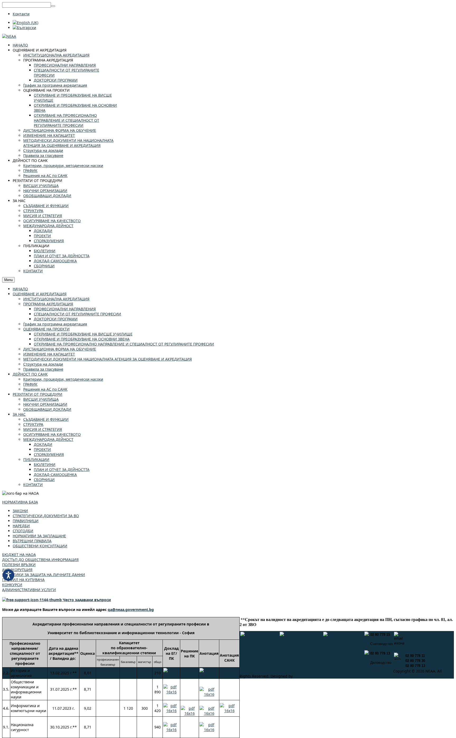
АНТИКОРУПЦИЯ (17, 569)
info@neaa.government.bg (425, 643)
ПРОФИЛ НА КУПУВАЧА (23, 579)
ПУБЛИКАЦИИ (36, 459)
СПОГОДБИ (23, 530)
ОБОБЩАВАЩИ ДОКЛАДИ (47, 409)
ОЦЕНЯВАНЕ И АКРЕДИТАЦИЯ (39, 293)
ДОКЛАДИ (43, 444)
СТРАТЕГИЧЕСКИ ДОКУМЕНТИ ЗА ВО (46, 515)
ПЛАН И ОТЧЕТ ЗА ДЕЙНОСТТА (61, 469)
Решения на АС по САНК (45, 389)
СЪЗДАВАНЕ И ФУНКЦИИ (46, 419)
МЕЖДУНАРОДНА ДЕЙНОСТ (48, 439)
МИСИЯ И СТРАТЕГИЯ (42, 429)
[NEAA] (9, 36)
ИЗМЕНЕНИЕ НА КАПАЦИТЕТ (49, 354)
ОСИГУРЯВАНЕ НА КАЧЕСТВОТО (52, 434)
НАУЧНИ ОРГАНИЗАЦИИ (45, 404)
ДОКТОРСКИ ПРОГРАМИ (56, 318)
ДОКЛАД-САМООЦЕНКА (55, 474)
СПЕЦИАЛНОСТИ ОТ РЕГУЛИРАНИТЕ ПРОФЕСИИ (77, 313)
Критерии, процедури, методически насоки (63, 379)
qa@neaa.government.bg (131, 609)
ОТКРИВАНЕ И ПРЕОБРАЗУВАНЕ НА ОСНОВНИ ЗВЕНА (82, 339)
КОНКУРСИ (12, 584)
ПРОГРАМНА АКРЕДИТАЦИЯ (48, 303)
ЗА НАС (19, 414)
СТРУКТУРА (33, 424)
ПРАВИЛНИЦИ (26, 520)
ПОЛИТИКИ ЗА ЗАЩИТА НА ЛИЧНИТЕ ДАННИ (43, 574)
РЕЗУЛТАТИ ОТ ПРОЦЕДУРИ (37, 394)
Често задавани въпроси (86, 599)
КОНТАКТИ (33, 484)
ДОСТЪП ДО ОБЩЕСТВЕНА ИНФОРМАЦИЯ (40, 559)
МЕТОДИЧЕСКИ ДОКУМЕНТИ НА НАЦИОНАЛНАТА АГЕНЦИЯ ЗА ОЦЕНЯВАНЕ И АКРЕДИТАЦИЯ (107, 359)
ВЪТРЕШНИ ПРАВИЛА (32, 540)
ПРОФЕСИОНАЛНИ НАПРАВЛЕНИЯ (65, 308)
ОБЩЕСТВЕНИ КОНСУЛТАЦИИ (40, 545)
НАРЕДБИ (21, 525)
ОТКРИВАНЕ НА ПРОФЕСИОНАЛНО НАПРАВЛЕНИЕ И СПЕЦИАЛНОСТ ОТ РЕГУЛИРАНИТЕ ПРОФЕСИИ (124, 344)
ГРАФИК (30, 384)
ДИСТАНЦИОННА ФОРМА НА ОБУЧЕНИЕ (59, 349)
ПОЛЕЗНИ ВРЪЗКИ (19, 564)
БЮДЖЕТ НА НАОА (19, 554)
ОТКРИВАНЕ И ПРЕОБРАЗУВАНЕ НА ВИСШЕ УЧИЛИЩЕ (83, 334)
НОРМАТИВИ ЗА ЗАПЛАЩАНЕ (39, 535)
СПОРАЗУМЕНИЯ (49, 454)
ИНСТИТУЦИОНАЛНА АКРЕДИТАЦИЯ (56, 298)
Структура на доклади (43, 364)
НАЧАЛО (20, 288)
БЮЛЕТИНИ (44, 464)
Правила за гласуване (43, 369)
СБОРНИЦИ (44, 479)
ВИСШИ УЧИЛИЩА (41, 399)
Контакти (21, 13)
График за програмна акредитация (55, 323)
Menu (8, 280)
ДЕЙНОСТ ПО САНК (30, 374)
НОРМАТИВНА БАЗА (20, 502)
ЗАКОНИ (20, 510)
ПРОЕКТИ (42, 449)
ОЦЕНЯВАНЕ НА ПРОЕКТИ (46, 328)
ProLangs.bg (305, 676)
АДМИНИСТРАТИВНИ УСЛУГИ (29, 589)
